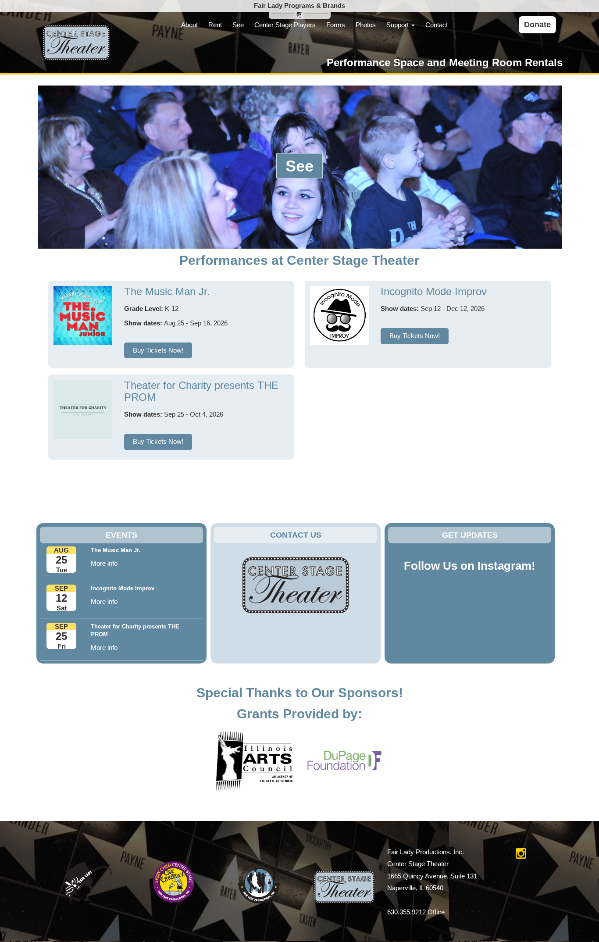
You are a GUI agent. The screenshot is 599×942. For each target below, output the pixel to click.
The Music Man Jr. (167, 291)
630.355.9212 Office (416, 912)
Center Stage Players (285, 25)
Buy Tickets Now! (158, 350)
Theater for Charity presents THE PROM (201, 391)
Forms (335, 25)
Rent (215, 25)
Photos (366, 25)
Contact (436, 25)
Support (398, 25)
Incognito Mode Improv (434, 291)
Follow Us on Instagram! (469, 566)
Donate (537, 24)
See (238, 25)
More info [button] (104, 563)
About (189, 25)
